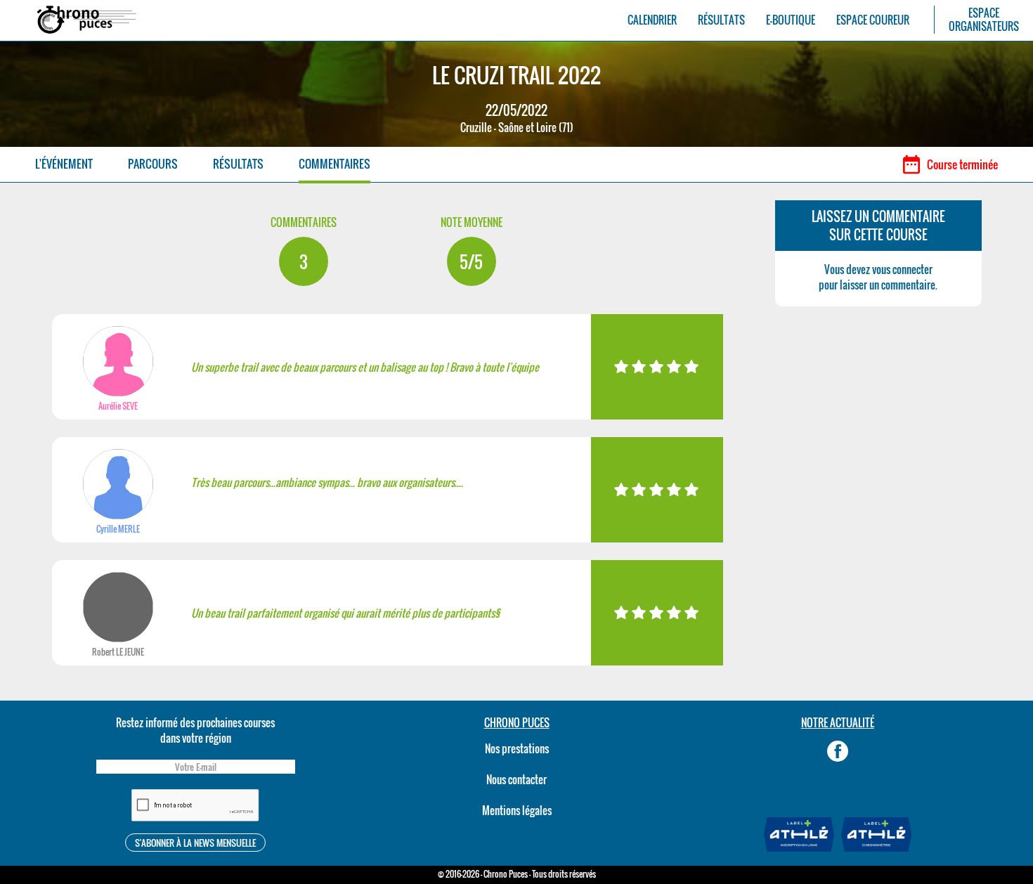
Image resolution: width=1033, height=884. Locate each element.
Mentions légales (517, 810)
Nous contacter (516, 779)
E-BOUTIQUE (790, 20)
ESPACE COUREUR (872, 20)
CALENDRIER (652, 20)
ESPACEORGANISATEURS (984, 19)
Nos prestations (517, 748)
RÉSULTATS (721, 20)
